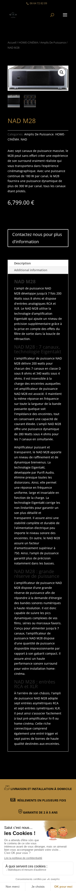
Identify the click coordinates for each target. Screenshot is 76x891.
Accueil (12, 42)
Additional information (30, 270)
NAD (24, 139)
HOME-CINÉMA (28, 42)
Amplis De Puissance (53, 42)
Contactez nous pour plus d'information (37, 238)
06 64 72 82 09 (38, 3)
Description (22, 263)
